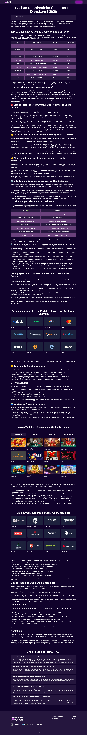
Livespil (34, 434)
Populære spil (17, 434)
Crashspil (51, 434)
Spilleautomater (67, 434)
